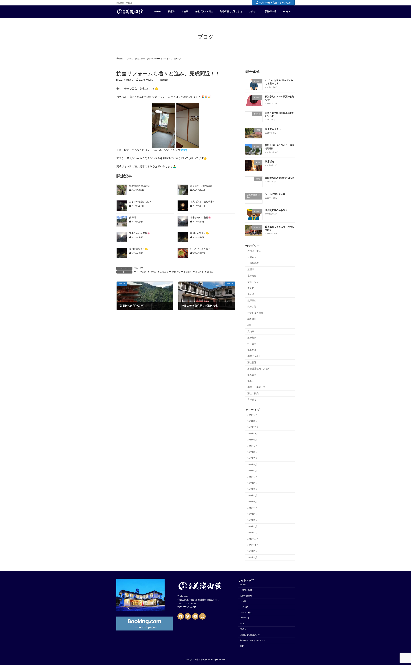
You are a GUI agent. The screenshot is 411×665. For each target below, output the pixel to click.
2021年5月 (252, 557)
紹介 (249, 325)
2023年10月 (253, 433)
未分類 (250, 288)
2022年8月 (252, 489)
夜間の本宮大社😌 (199, 233)
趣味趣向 (251, 337)
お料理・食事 (254, 251)
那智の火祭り (254, 356)
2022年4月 (252, 508)
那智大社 (199, 272)
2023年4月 (252, 464)
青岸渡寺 (251, 399)
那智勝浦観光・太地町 (258, 368)
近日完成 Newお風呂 (201, 186)
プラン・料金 (246, 612)
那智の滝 (176, 272)
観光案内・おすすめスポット (252, 640)
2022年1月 (252, 526)
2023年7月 (252, 446)
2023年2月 (252, 470)
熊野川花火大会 (255, 313)
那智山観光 (253, 393)
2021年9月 (252, 551)
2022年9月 (252, 483)
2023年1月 (252, 477)
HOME (243, 585)
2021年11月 (253, 539)
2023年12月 (253, 427)
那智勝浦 (187, 272)
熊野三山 (251, 300)
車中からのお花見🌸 (200, 217)
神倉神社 (251, 319)
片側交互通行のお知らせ (277, 210)
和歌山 (153, 272)
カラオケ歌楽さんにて (140, 201)
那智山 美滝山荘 (256, 387)
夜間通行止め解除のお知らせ (279, 178)
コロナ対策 (141, 272)
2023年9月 (252, 440)
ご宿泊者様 (253, 263)
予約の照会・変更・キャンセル (275, 2)
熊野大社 (251, 306)
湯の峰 (250, 294)
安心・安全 (139, 268)
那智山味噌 (247, 590)
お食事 (243, 601)
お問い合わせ (246, 596)
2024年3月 (252, 415)
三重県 (250, 269)
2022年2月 (252, 520)
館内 (242, 646)
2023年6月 (252, 452)
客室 (242, 624)
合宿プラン (245, 618)
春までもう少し (273, 129)
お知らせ (251, 257)
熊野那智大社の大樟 (139, 186)
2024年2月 (252, 421)
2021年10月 (253, 545)
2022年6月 (252, 501)
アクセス (244, 607)
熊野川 (132, 217)
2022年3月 (252, 514)
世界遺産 (251, 275)
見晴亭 (250, 331)
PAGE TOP (399, 642)
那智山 (210, 272)
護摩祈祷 (269, 161)
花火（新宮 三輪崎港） (202, 201)
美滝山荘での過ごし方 (250, 635)
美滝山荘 (164, 272)
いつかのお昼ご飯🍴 (200, 249)
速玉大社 (251, 344)
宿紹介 (243, 629)
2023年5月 (252, 458)
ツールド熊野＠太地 (275, 194)
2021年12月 (253, 532)
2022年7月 (252, 495)
